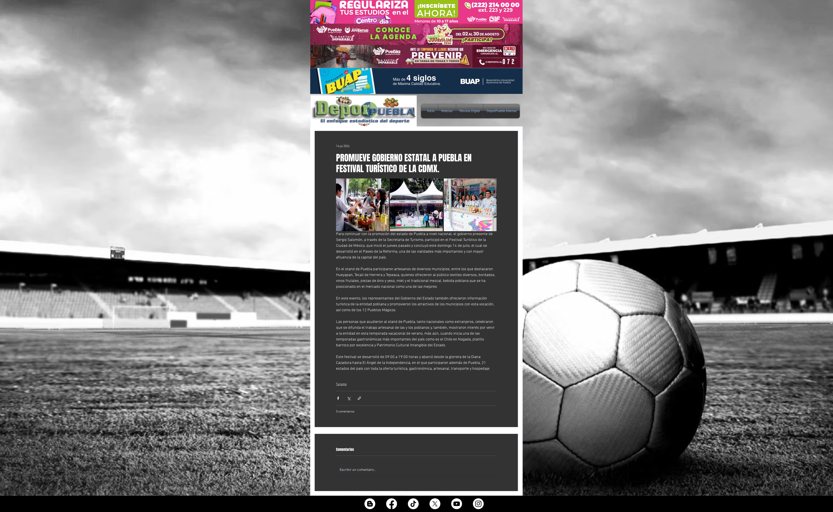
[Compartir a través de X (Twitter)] (349, 398)
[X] (435, 503)
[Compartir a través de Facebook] (338, 398)
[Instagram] (478, 503)
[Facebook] (391, 503)
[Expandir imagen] (362, 204)
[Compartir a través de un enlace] (359, 398)
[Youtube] (456, 503)
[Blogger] (369, 503)
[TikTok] (413, 503)
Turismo (341, 384)
